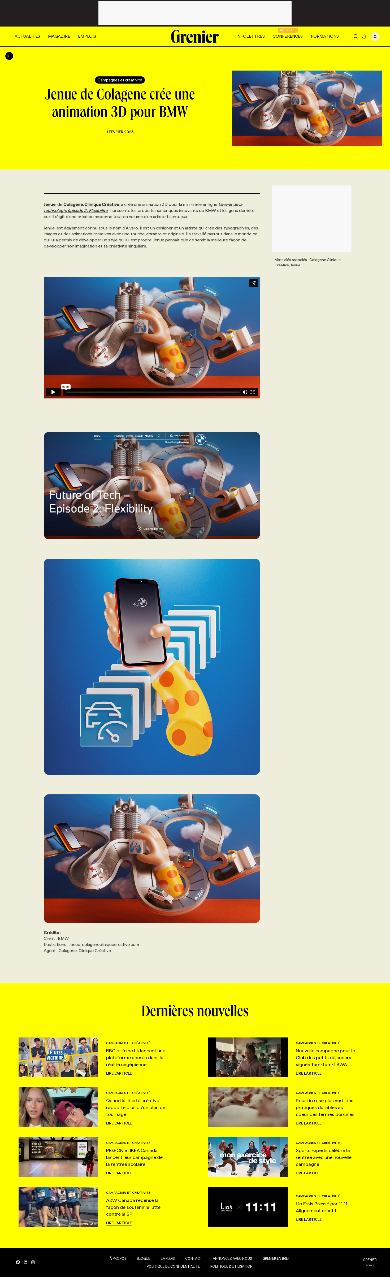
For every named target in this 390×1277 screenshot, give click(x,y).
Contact (193, 1258)
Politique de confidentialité (173, 1266)
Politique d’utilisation (231, 1266)
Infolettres (250, 36)
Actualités (27, 36)
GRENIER (370, 1260)
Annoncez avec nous (232, 1258)
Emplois (87, 36)
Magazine (59, 36)
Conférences (288, 36)
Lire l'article (119, 1073)
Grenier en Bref (276, 1258)
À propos (118, 1258)
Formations (325, 36)
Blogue (143, 1258)
